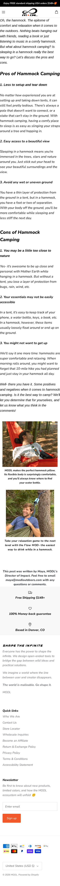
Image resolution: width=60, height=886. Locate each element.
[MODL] (30, 12)
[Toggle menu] (3, 12)
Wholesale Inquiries (16, 734)
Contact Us (10, 723)
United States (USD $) (20, 866)
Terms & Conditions (15, 759)
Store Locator (11, 729)
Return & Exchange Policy (19, 747)
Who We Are (11, 716)
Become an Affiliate (15, 741)
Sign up (12, 818)
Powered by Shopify (28, 874)
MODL (14, 874)
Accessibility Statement (18, 765)
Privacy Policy (11, 753)
